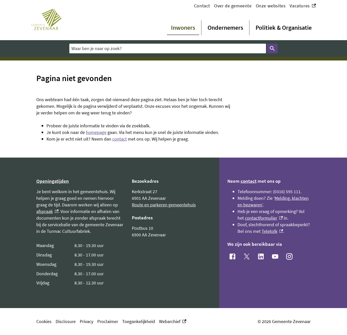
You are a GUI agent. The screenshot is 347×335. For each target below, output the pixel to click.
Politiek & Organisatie (284, 28)
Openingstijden (52, 181)
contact (119, 139)
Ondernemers (225, 28)
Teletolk (272, 231)
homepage (96, 132)
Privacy (86, 321)
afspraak (47, 211)
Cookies (44, 321)
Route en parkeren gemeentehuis (164, 205)
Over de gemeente (233, 6)
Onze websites (271, 6)
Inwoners (183, 28)
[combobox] (167, 48)
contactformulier (264, 218)
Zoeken (272, 48)
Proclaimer (107, 321)
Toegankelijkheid (138, 321)
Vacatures (303, 6)
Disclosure (66, 321)
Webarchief (171, 321)
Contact (202, 6)
